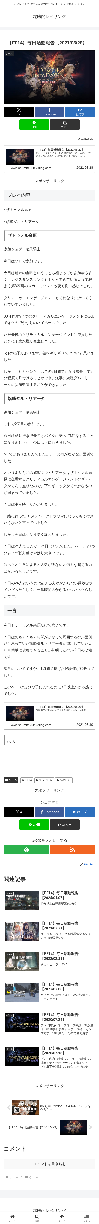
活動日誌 (65, 780)
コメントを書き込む (49, 1164)
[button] (64, 124)
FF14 (28, 780)
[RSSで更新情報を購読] (72, 849)
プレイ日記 (46, 780)
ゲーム (13, 780)
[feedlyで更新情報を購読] (26, 849)
